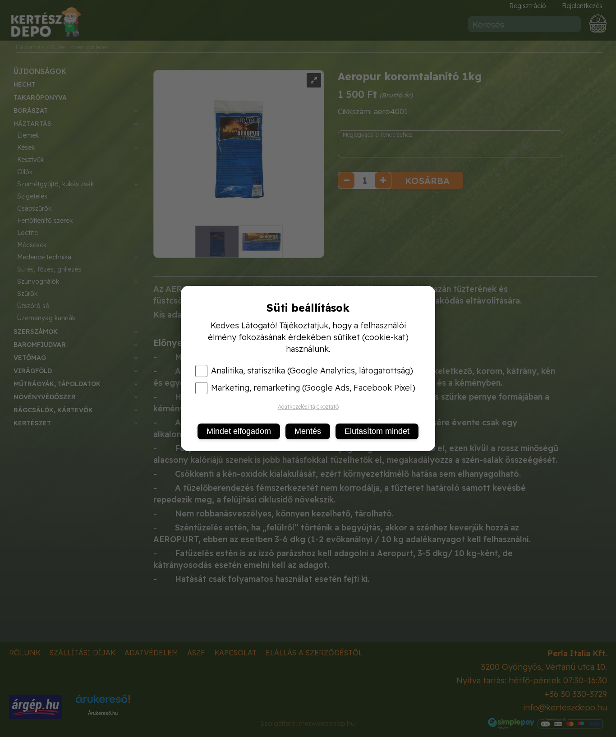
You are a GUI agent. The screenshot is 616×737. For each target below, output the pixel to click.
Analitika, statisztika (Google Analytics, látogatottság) (312, 371)
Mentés (307, 431)
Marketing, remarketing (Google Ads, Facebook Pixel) (313, 388)
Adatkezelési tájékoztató (308, 406)
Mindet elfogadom (239, 431)
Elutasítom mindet (377, 431)
